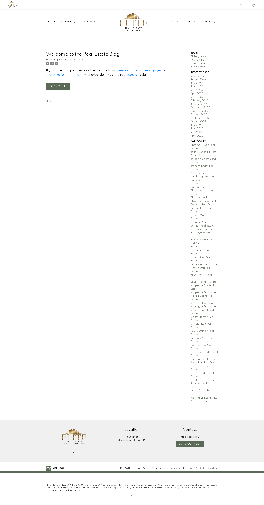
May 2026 (196, 90)
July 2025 (196, 125)
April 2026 (196, 93)
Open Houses (198, 63)
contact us (131, 74)
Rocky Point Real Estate (203, 362)
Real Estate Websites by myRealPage (201, 468)
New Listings (197, 60)
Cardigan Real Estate (203, 187)
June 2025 (196, 128)
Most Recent (197, 76)
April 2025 (196, 136)
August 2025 (198, 121)
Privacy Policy (176, 468)
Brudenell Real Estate (203, 173)
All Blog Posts (198, 56)
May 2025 (196, 132)
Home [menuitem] (52, 22)
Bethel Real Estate (201, 155)
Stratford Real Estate (202, 380)
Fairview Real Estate (202, 240)
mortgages (153, 70)
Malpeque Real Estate (203, 292)
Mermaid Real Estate (202, 303)
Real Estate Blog (199, 67)
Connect (239, 4)
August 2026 (198, 79)
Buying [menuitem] (176, 22)
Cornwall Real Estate (202, 204)
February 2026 (199, 100)
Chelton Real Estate (201, 197)
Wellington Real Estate (203, 398)
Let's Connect (190, 444)
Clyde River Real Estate (204, 201)
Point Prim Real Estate (203, 359)
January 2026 (198, 104)
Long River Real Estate (203, 282)
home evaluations (128, 70)
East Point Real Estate (202, 229)
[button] (253, 5)
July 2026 (196, 83)
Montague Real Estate (203, 306)
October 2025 (198, 114)
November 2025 (200, 111)
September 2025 (200, 118)
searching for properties (63, 74)
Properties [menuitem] (66, 22)
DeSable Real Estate (202, 222)
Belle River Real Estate (203, 152)
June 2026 (196, 86)
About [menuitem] (208, 22)
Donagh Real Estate (202, 226)
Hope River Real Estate (203, 264)
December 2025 (200, 107)
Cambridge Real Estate (204, 176)
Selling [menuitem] (192, 22)
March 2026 (197, 97)
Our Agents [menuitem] (87, 22)
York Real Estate (199, 401)
